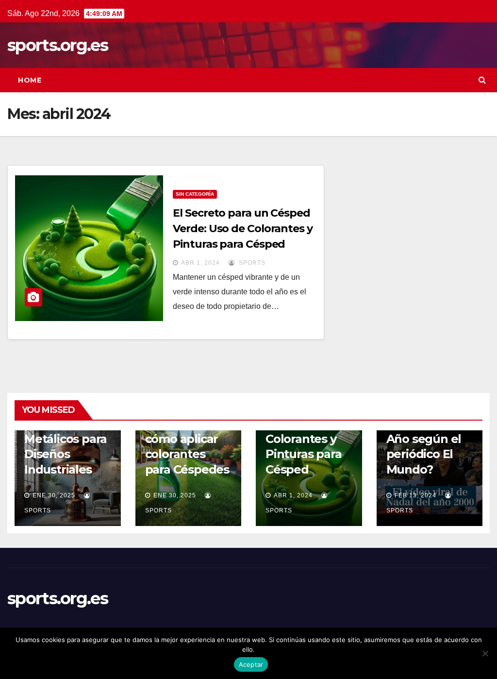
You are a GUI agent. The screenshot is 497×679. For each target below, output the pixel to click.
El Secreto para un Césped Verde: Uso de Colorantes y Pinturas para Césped (242, 228)
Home (29, 80)
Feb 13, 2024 (415, 495)
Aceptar (251, 664)
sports (251, 262)
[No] (485, 653)
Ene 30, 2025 (54, 495)
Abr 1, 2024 (200, 262)
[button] (482, 80)
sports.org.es (57, 45)
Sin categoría (195, 194)
